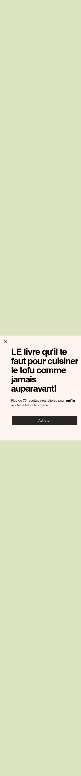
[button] (5, 341)
